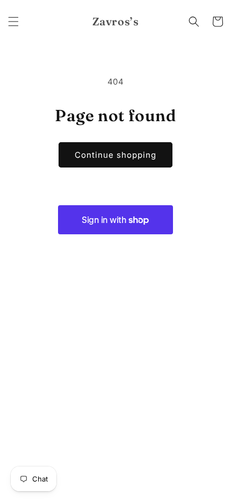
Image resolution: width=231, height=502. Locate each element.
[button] (13, 21)
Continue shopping (115, 155)
